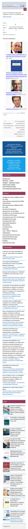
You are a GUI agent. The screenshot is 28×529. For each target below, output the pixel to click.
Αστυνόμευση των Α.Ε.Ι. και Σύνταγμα (13, 217)
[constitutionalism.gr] (14, 7)
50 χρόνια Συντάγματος (9, 209)
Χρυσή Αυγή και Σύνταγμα (10, 236)
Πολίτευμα (6, 229)
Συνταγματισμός (7, 227)
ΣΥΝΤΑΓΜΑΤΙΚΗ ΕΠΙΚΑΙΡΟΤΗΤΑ (12, 189)
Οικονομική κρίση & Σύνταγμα (11, 235)
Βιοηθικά (5, 240)
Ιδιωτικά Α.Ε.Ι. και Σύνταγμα (11, 211)
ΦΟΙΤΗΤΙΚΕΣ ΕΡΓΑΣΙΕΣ (9, 186)
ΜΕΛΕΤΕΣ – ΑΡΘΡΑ (8, 181)
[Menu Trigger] (25, 9)
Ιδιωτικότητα (6, 225)
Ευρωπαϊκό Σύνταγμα (9, 242)
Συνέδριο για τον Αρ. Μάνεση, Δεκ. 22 (13, 213)
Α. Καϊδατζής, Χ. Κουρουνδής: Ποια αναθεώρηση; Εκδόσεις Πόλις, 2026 (17, 419)
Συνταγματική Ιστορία (9, 221)
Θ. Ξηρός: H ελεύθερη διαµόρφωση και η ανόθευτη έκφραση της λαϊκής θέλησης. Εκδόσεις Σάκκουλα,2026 (17, 432)
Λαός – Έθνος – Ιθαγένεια (10, 231)
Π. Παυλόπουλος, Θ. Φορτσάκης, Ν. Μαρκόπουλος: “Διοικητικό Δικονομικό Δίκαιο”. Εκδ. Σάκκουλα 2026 (17, 502)
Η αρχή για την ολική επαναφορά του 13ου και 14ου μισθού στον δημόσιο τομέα (13, 253)
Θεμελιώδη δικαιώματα (9, 223)
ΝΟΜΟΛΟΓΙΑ (6, 179)
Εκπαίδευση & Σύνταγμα (10, 238)
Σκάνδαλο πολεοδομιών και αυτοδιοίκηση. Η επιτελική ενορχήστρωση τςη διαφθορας (11, 330)
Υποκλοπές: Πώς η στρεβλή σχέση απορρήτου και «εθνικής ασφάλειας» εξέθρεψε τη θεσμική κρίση (13, 302)
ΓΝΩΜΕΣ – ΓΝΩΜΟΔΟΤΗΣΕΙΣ (11, 183)
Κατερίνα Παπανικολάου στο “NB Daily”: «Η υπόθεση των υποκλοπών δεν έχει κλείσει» (14, 273)
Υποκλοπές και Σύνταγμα (10, 215)
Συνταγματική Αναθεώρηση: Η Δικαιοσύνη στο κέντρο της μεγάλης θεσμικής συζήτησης (13, 263)
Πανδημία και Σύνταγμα (9, 219)
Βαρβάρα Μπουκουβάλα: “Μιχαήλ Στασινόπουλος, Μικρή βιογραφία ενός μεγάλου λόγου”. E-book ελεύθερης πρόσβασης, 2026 (17, 492)
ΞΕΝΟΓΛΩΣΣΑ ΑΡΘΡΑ (9, 185)
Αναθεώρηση (6, 233)
